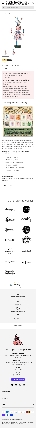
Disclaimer (30, 422)
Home (3, 13)
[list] (18, 32)
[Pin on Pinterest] (11, 185)
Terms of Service (6, 422)
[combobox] (18, 7)
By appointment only (18, 364)
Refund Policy (14, 423)
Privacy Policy (14, 422)
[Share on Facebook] (7, 185)
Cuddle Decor (8, 419)
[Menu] (3, 3)
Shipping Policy (5, 423)
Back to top (18, 325)
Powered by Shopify (17, 419)
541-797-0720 (18, 369)
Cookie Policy (23, 422)
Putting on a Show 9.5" (11, 13)
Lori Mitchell (5, 62)
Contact (21, 423)
